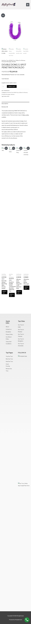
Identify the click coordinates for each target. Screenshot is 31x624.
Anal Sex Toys (5, 60)
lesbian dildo (6, 96)
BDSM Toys (12, 60)
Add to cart (12, 86)
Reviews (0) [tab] (5, 107)
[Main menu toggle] (27, 4)
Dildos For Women (20, 60)
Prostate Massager (6, 61)
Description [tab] (5, 103)
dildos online (25, 115)
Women (14, 61)
